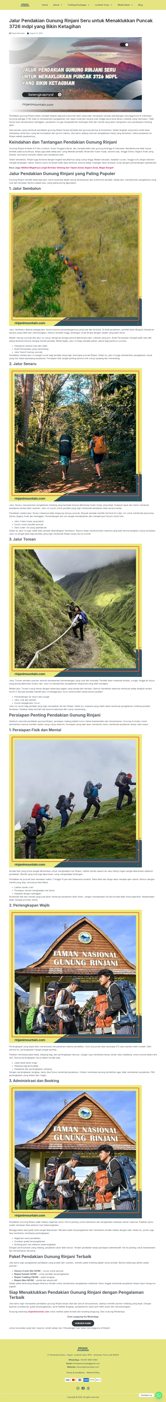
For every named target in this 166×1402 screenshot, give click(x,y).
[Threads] (88, 1388)
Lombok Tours (102, 5)
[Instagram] (77, 1388)
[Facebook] (83, 1388)
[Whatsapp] (158, 1395)
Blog (140, 5)
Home (45, 5)
